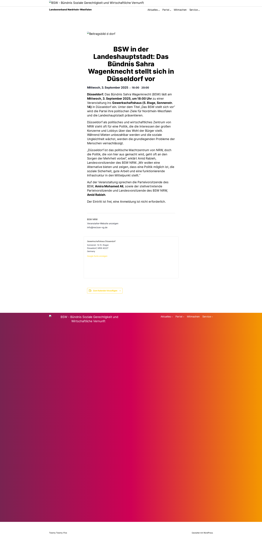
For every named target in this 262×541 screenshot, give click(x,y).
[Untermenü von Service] (199, 10)
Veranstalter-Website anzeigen (102, 223)
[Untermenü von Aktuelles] (159, 10)
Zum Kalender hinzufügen (105, 290)
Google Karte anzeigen (97, 256)
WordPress (208, 533)
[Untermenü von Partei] (170, 10)
